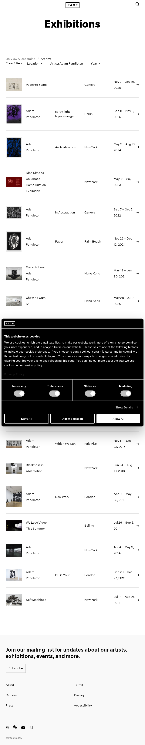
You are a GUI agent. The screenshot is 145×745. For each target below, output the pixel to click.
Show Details (124, 407)
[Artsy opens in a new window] (31, 728)
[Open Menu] (8, 5)
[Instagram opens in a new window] (7, 728)
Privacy (79, 695)
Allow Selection (72, 418)
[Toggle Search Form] (137, 4)
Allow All (118, 418)
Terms (78, 684)
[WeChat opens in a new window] (15, 728)
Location (33, 63)
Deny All (26, 418)
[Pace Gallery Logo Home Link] (72, 5)
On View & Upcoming (21, 59)
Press (9, 705)
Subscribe (15, 668)
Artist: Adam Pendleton (66, 63)
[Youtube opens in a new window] (23, 728)
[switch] (54, 393)
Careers (11, 695)
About (10, 684)
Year (94, 63)
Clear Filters (14, 63)
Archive (46, 59)
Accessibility (83, 705)
